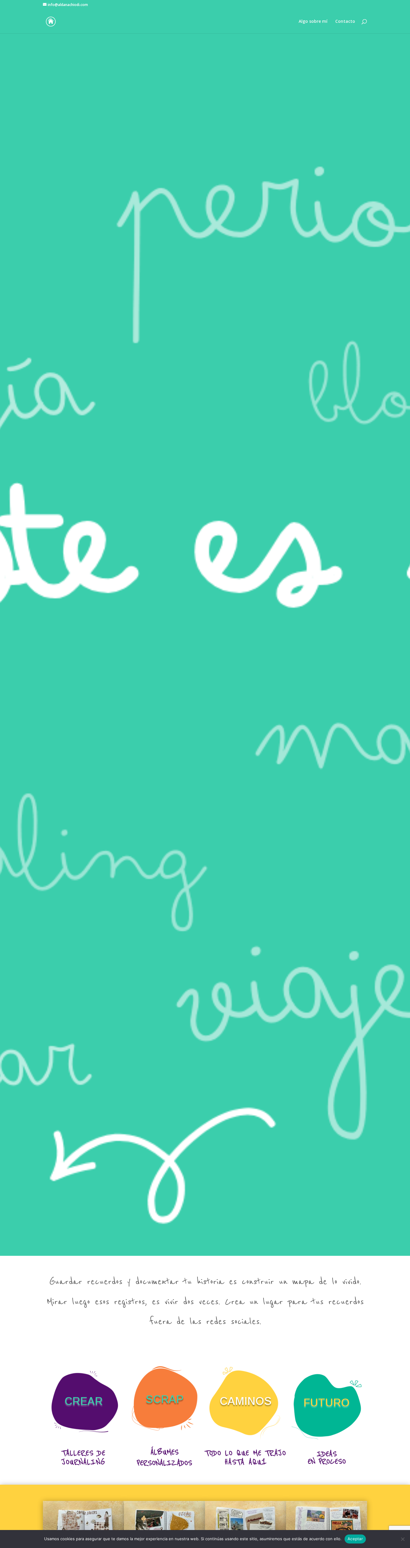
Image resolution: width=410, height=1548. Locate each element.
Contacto (345, 21)
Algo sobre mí (313, 21)
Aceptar (355, 1538)
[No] (402, 1539)
